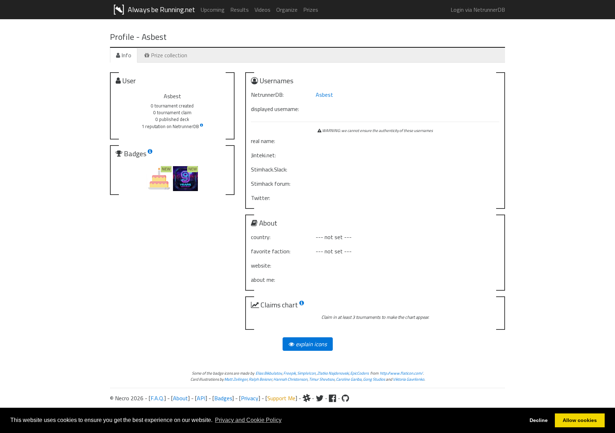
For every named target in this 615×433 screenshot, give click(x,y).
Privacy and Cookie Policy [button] (248, 420)
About (180, 398)
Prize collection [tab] (168, 55)
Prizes (310, 9)
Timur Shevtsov (322, 379)
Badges (223, 398)
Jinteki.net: (263, 155)
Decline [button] (539, 420)
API (201, 398)
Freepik (289, 373)
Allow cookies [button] (580, 420)
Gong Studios (374, 379)
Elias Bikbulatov (269, 373)
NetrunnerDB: (267, 94)
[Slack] (306, 398)
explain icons (310, 344)
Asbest (324, 94)
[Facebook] (332, 398)
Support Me (281, 398)
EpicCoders (359, 373)
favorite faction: (270, 251)
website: (261, 265)
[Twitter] (320, 398)
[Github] (345, 398)
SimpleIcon (306, 373)
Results (239, 9)
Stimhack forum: (270, 183)
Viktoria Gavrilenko (408, 379)
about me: (263, 279)
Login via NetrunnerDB (478, 9)
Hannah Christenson (290, 379)
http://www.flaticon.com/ (401, 373)
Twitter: (260, 198)
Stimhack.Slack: (269, 169)
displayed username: (275, 109)
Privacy (249, 398)
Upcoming (213, 9)
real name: (263, 141)
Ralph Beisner (260, 379)
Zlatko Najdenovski (333, 373)
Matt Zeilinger (235, 379)
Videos (262, 9)
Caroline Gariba (349, 379)
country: (260, 237)
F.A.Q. (157, 398)
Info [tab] (125, 55)
